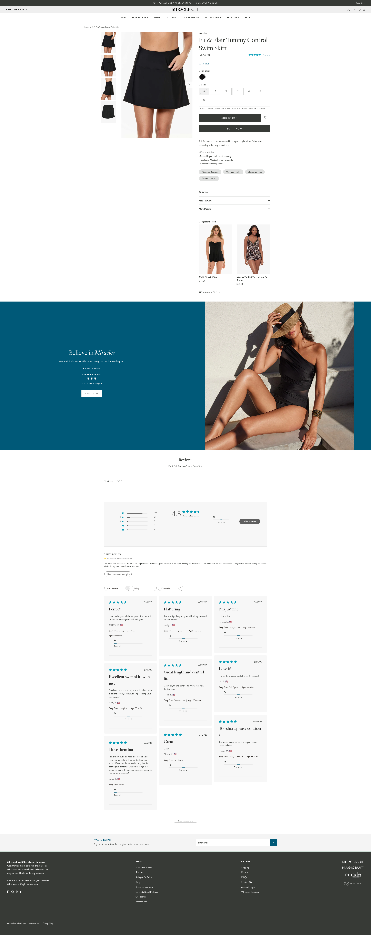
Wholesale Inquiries (250, 892)
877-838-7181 (34, 923)
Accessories (213, 17)
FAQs (244, 877)
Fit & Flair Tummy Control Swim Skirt (105, 27)
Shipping (245, 867)
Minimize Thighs (233, 172)
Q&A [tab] (119, 481)
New (123, 17)
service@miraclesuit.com (16, 923)
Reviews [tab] (108, 481)
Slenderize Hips (255, 172)
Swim (157, 17)
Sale (248, 17)
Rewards (139, 872)
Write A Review (250, 521)
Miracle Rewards (169, 3)
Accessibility (141, 901)
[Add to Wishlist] (265, 117)
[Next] (189, 85)
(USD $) (359, 3)
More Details (205, 208)
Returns (245, 872)
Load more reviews (185, 820)
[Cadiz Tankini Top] (215, 249)
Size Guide (204, 64)
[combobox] (144, 588)
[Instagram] (12, 892)
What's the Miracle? (144, 867)
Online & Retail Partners (147, 892)
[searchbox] (114, 588)
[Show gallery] (156, 85)
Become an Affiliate (144, 887)
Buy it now (234, 128)
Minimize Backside (210, 172)
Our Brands (141, 896)
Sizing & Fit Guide (144, 877)
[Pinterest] (17, 892)
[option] (156, 85)
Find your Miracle (16, 9)
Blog (138, 882)
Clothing (172, 17)
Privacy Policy (48, 923)
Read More (91, 393)
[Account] (348, 9)
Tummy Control (209, 178)
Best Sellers (140, 17)
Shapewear (191, 17)
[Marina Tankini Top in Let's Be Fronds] (253, 249)
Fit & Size (203, 192)
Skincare (233, 17)
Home (86, 27)
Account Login (248, 887)
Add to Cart (230, 118)
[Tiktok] (21, 892)
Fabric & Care (205, 200)
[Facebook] (8, 892)
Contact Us (246, 882)
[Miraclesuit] (185, 9)
